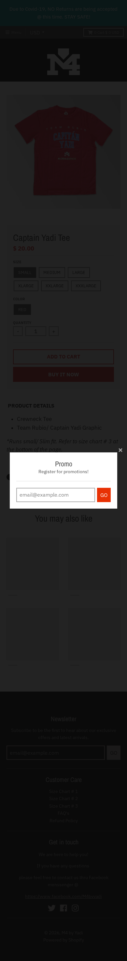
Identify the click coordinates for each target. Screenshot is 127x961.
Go (103, 495)
